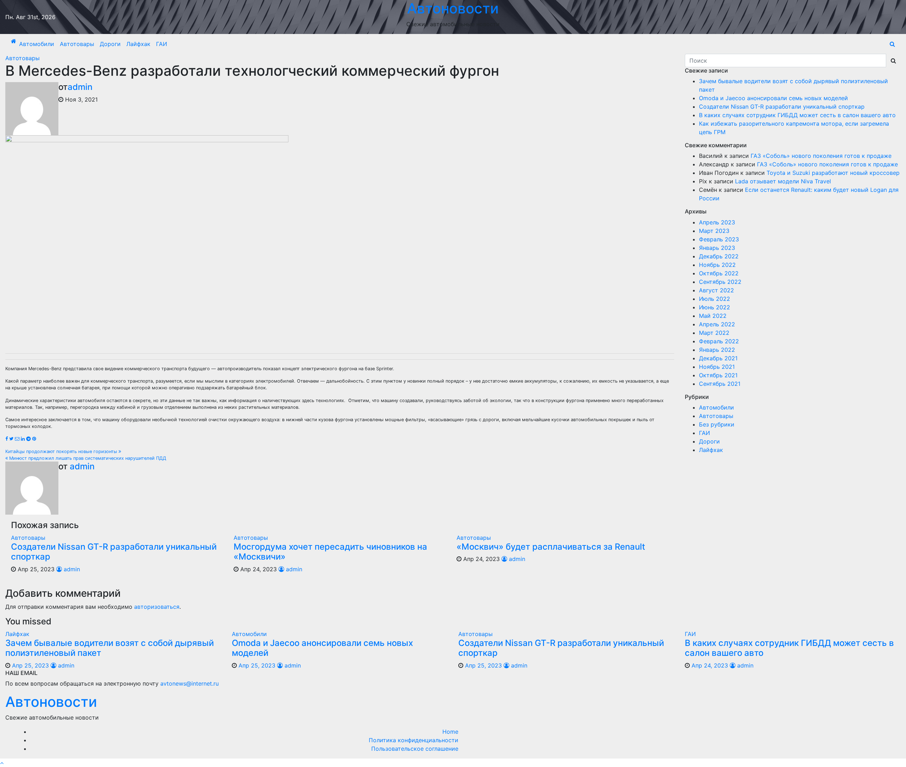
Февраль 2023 (719, 239)
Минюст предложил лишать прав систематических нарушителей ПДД (87, 458)
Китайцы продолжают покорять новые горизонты (62, 451)
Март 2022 (714, 332)
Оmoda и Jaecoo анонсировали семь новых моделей (773, 98)
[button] (892, 43)
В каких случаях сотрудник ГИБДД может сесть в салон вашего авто (797, 115)
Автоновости (51, 701)
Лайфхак (138, 43)
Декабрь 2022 (719, 256)
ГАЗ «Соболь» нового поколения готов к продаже (821, 155)
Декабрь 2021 (718, 358)
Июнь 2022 (714, 307)
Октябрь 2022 (719, 273)
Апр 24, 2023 (710, 665)
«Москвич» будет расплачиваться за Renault (551, 547)
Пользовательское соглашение (414, 748)
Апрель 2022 (717, 324)
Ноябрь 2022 (717, 264)
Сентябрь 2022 (720, 281)
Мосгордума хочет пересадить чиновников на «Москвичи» (330, 552)
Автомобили (36, 43)
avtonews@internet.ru (189, 683)
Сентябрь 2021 (719, 383)
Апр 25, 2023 (30, 665)
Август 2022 (716, 290)
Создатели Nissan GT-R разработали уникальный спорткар (114, 552)
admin (80, 87)
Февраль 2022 (719, 341)
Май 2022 (713, 315)
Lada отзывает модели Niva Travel (783, 181)
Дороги (110, 43)
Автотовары (77, 43)
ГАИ (161, 43)
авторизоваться (156, 606)
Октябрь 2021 (718, 375)
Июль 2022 (714, 298)
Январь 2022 (717, 349)
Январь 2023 (717, 247)
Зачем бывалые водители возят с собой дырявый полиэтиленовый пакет (109, 648)
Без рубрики (716, 424)
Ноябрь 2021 (717, 366)
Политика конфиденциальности (413, 740)
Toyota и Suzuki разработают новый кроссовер (833, 172)
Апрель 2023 (717, 222)
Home (450, 731)
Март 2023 (714, 230)
